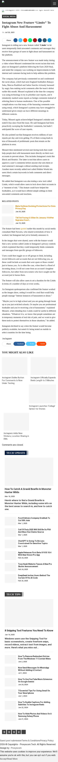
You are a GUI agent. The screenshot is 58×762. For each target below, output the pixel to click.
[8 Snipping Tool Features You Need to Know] (29, 613)
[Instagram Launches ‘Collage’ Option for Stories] (42, 394)
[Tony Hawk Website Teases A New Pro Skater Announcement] (10, 567)
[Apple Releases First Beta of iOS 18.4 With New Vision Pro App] (10, 555)
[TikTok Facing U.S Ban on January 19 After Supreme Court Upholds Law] (8, 220)
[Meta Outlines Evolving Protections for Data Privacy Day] (8, 209)
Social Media (9, 16)
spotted (24, 228)
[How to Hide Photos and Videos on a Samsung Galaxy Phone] (10, 717)
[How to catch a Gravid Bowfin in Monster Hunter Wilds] (29, 472)
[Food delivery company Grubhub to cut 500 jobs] (10, 521)
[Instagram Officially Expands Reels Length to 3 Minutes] (43, 366)
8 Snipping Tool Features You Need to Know (29, 630)
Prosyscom (16, 748)
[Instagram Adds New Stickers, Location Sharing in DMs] (16, 422)
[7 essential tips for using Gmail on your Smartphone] (10, 693)
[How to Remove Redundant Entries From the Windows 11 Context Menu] (10, 659)
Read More (12, 759)
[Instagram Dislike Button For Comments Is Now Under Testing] (14, 366)
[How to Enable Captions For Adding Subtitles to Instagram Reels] (10, 705)
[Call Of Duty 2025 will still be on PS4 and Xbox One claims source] (10, 532)
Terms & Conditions (31, 740)
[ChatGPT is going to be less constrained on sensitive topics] (10, 544)
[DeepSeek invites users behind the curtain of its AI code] (10, 578)
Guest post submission (11, 740)
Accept (3, 759)
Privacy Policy (47, 740)
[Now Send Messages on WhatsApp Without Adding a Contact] (10, 670)
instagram (7, 338)
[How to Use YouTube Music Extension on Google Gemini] (10, 682)
